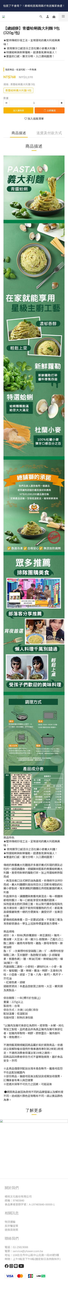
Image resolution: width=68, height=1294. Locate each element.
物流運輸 (10, 1222)
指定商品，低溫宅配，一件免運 (20, 69)
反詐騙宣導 (11, 1226)
